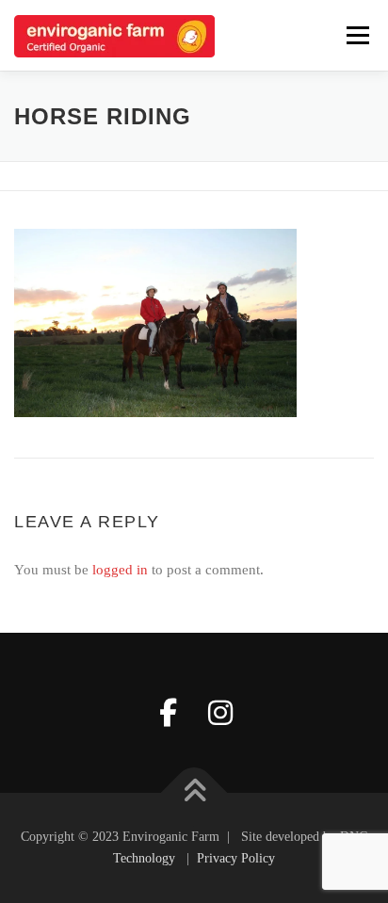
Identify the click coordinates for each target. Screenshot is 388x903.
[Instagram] (220, 713)
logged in (120, 569)
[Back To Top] (194, 792)
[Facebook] (168, 713)
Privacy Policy (236, 858)
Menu (357, 34)
